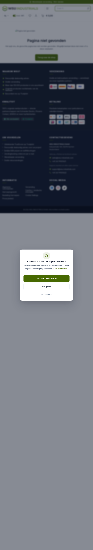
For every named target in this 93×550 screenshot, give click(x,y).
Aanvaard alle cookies (46, 278)
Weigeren (46, 287)
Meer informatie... (60, 269)
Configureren (46, 295)
